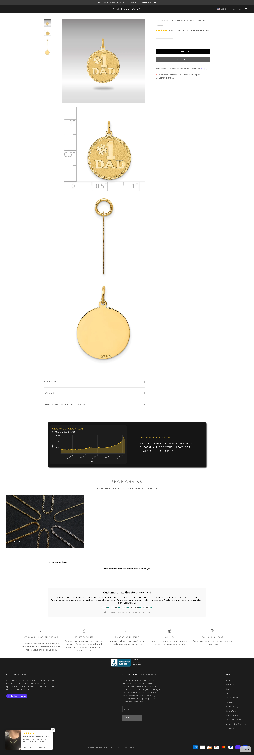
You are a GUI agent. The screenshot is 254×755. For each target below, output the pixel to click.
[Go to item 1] (47, 23)
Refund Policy (232, 706)
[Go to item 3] (47, 42)
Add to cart (183, 51)
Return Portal (232, 711)
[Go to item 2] (47, 32)
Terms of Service (233, 719)
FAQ (227, 693)
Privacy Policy (232, 715)
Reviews (229, 689)
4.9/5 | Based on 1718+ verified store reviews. (189, 30)
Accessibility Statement (237, 724)
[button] (53, 730)
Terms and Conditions (132, 701)
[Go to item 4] (47, 51)
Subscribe (132, 717)
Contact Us (231, 702)
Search (229, 680)
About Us (230, 684)
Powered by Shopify (128, 747)
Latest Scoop (232, 697)
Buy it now (183, 59)
